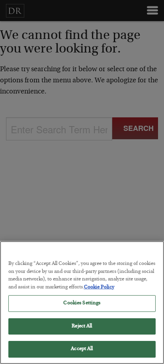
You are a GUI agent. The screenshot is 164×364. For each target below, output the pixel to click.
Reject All (82, 326)
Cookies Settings (81, 303)
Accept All (82, 349)
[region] (82, 302)
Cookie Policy (99, 287)
